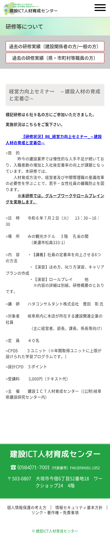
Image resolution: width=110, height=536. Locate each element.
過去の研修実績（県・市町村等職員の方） (55, 57)
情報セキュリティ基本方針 (79, 507)
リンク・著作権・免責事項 (55, 512)
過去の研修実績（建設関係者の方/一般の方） (55, 46)
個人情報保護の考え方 (27, 507)
